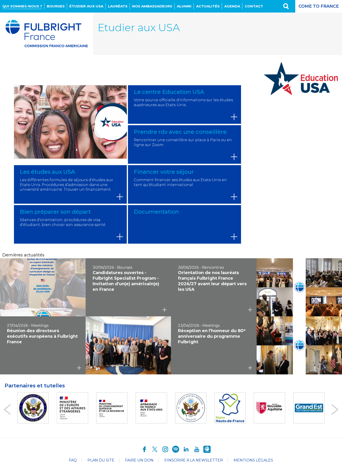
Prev (7, 409)
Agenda (232, 6)
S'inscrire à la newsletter (193, 460)
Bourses (56, 6)
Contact (254, 6)
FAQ (73, 460)
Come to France (318, 6)
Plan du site (100, 460)
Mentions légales (253, 460)
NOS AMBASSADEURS (152, 6)
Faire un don (139, 460)
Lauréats (117, 6)
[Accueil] (46, 34)
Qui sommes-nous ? (22, 6)
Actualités (208, 6)
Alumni (184, 6)
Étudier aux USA (86, 6)
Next (335, 409)
